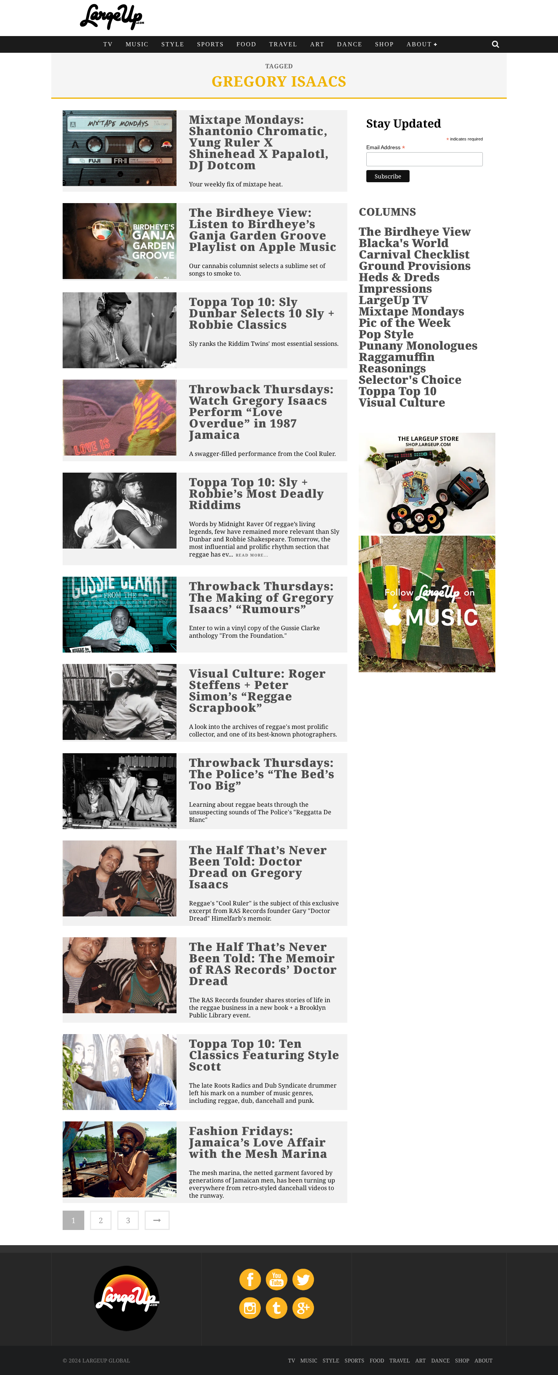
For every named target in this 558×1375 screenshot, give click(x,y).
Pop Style (386, 334)
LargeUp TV (393, 299)
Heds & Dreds (399, 277)
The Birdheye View (415, 231)
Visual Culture (402, 402)
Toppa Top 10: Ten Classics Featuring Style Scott (264, 1055)
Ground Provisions (415, 265)
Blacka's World (404, 243)
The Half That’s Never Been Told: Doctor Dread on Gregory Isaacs (258, 867)
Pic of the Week (405, 322)
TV (108, 44)
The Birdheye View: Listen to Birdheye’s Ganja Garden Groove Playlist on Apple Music (263, 229)
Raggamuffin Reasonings (397, 362)
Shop (384, 44)
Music (137, 44)
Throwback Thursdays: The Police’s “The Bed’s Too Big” (261, 774)
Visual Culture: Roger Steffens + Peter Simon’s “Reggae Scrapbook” (257, 690)
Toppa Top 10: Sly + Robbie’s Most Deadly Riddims (256, 493)
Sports (210, 44)
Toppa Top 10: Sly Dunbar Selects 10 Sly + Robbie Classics (262, 313)
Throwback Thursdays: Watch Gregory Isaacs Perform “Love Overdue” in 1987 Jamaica (261, 411)
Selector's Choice (410, 379)
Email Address (385, 147)
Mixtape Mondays (411, 311)
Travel (283, 44)
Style (172, 44)
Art (317, 44)
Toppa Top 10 (398, 391)
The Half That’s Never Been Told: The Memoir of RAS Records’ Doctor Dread (263, 964)
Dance (350, 44)
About (419, 44)
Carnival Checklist (414, 254)
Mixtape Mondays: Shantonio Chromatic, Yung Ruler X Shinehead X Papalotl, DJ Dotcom (259, 142)
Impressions (395, 288)
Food (246, 44)
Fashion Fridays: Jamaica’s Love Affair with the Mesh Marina (258, 1142)
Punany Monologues (418, 345)
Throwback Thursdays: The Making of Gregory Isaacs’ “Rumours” (261, 597)
